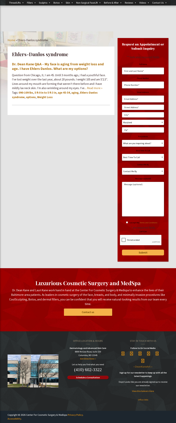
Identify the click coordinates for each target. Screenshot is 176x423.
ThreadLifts (15, 2)
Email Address (143, 92)
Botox (56, 2)
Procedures (143, 136)
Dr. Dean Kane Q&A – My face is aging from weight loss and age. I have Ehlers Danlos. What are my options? (58, 66)
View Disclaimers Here (143, 391)
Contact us (88, 312)
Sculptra (43, 2)
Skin (68, 2)
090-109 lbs (26, 92)
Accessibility (14, 418)
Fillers (30, 2)
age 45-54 (64, 92)
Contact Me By (143, 164)
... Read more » (93, 88)
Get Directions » (88, 358)
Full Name (143, 64)
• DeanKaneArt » (143, 366)
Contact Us (158, 2)
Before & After (111, 2)
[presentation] (141, 240)
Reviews (129, 2)
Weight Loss (45, 97)
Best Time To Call (143, 150)
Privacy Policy (75, 414)
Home (11, 40)
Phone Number (143, 78)
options (31, 97)
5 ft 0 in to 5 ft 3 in (45, 92)
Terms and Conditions (148, 222)
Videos (142, 2)
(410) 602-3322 (88, 369)
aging (75, 92)
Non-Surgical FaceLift (87, 2)
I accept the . (144, 222)
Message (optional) (143, 178)
